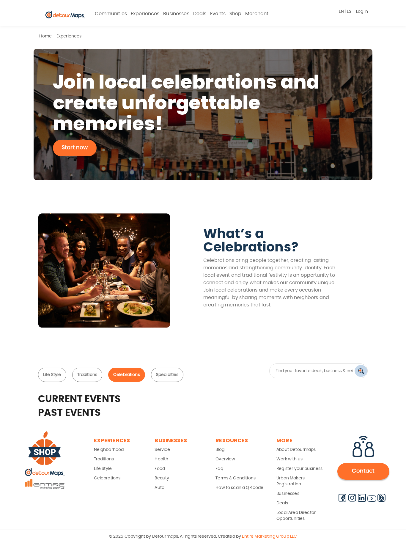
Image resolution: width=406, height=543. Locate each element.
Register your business (299, 469)
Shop (235, 13)
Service (162, 450)
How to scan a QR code (239, 488)
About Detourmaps (296, 450)
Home (45, 36)
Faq (219, 469)
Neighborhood (109, 450)
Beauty (162, 478)
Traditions (87, 375)
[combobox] (316, 370)
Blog (219, 450)
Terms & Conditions (235, 478)
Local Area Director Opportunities (296, 516)
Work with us (289, 459)
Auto (159, 488)
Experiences (145, 13)
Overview (225, 459)
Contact (363, 471)
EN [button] (341, 12)
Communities (111, 13)
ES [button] (349, 12)
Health (161, 459)
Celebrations (126, 375)
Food (160, 469)
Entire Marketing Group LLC (269, 536)
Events (218, 13)
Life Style (52, 375)
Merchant (256, 13)
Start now (75, 147)
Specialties (167, 375)
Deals (200, 13)
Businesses (176, 13)
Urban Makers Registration (290, 481)
